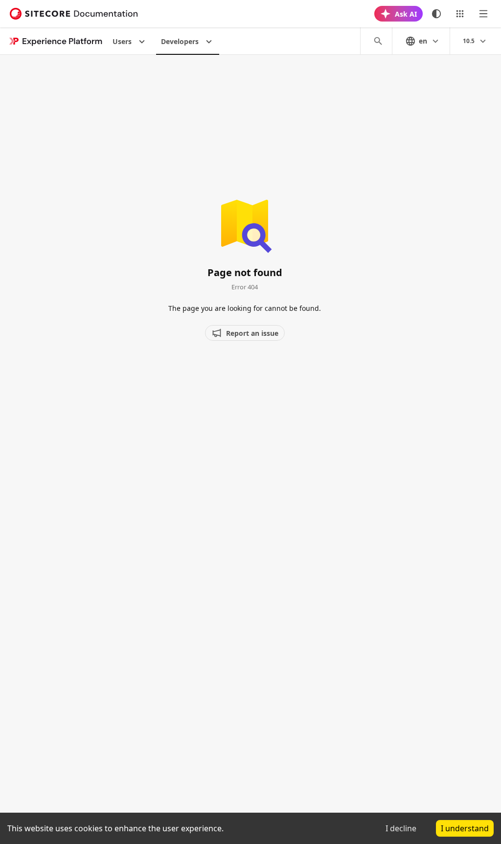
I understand (465, 828)
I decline (401, 828)
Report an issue (252, 333)
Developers (180, 41)
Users (122, 41)
